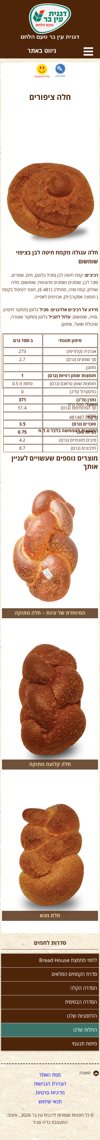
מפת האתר (50, 1075)
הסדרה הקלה (83, 988)
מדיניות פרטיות (50, 1093)
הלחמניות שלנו (82, 1016)
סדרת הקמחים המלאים (74, 974)
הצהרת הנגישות (50, 1084)
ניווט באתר (88, 51)
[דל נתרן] (60, 71)
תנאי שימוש (50, 1102)
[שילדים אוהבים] (42, 71)
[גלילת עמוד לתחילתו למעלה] (96, 1073)
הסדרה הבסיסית (81, 1002)
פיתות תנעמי (84, 1044)
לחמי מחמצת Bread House (68, 960)
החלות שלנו (85, 1030)
